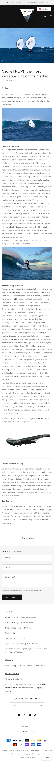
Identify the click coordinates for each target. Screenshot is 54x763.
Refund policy (35, 750)
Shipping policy (29, 754)
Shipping (9, 660)
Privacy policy (47, 750)
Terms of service (16, 754)
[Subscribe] (41, 705)
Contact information (28, 758)
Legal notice (41, 754)
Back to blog (28, 538)
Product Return (12, 673)
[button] (3, 16)
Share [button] (7, 88)
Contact (8, 611)
